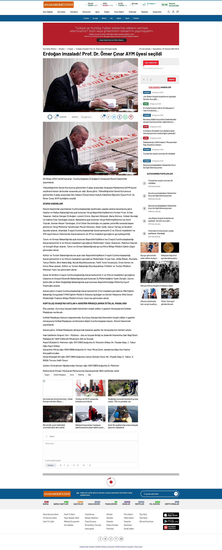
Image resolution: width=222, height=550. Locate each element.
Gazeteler (157, 12)
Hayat (127, 18)
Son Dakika (48, 12)
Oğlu (89, 375)
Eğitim (119, 18)
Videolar (132, 12)
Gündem (74, 12)
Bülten (104, 18)
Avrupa (95, 18)
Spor (97, 12)
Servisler (61, 12)
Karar (72, 375)
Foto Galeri (119, 12)
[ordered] (74, 465)
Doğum (47, 375)
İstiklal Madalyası (60, 375)
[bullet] (77, 465)
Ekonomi (87, 12)
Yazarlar (144, 12)
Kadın (106, 12)
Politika (136, 18)
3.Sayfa (86, 18)
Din (111, 18)
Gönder (51, 465)
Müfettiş (81, 375)
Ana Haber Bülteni (49, 49)
